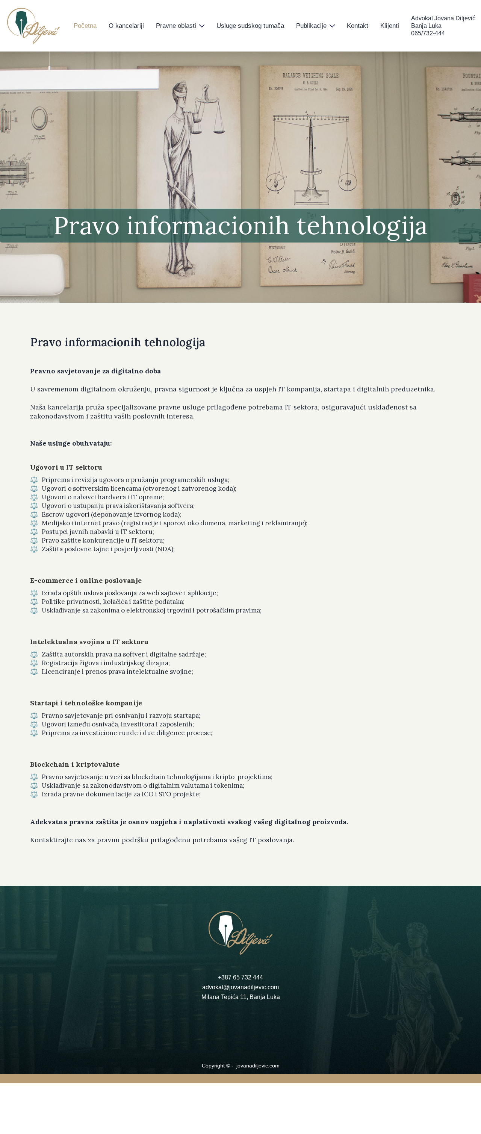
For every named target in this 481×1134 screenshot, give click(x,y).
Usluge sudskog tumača (250, 25)
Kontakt (357, 25)
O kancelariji (126, 25)
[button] (180, 26)
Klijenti (389, 25)
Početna (85, 25)
